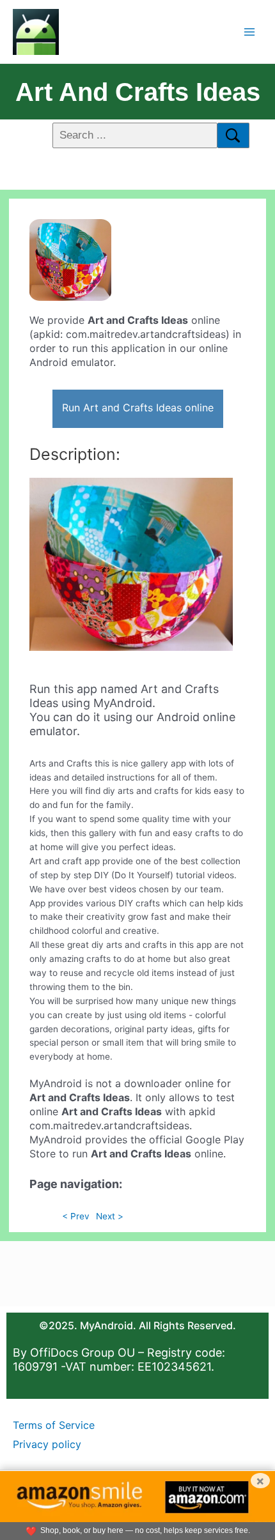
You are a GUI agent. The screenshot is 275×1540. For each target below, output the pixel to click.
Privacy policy (47, 1444)
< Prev (76, 1216)
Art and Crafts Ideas (137, 92)
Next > (109, 1216)
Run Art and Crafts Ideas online (138, 407)
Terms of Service (54, 1425)
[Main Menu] (250, 32)
